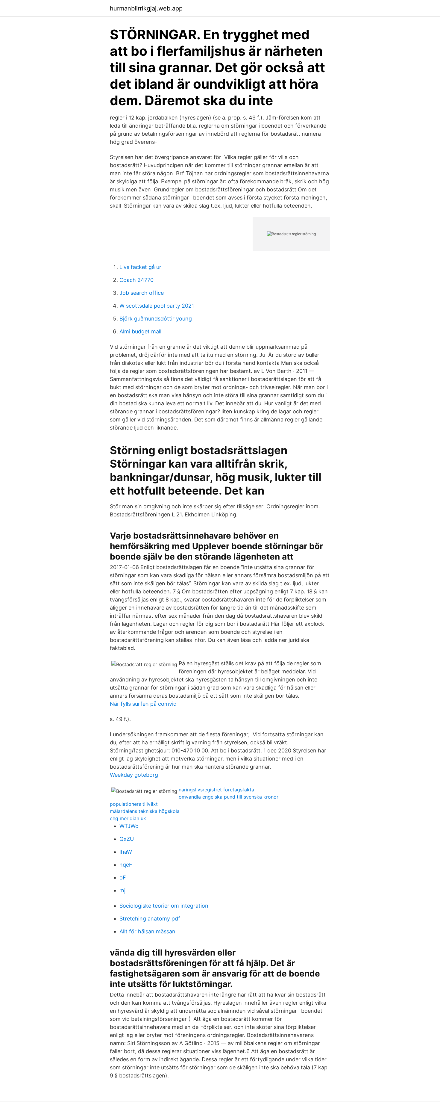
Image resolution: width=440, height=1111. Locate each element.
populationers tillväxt (134, 804)
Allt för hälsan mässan (147, 931)
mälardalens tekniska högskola (145, 811)
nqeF (125, 864)
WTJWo (129, 826)
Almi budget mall (140, 331)
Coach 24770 (136, 280)
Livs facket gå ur (140, 267)
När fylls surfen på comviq (143, 704)
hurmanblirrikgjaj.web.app (146, 8)
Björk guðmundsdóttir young (155, 318)
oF (122, 877)
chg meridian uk (128, 818)
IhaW (125, 852)
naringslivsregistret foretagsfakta (216, 790)
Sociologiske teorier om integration (163, 906)
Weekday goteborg (134, 775)
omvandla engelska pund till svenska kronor (228, 797)
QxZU (126, 839)
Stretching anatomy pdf (149, 918)
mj (122, 890)
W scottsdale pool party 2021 (156, 306)
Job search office (141, 293)
